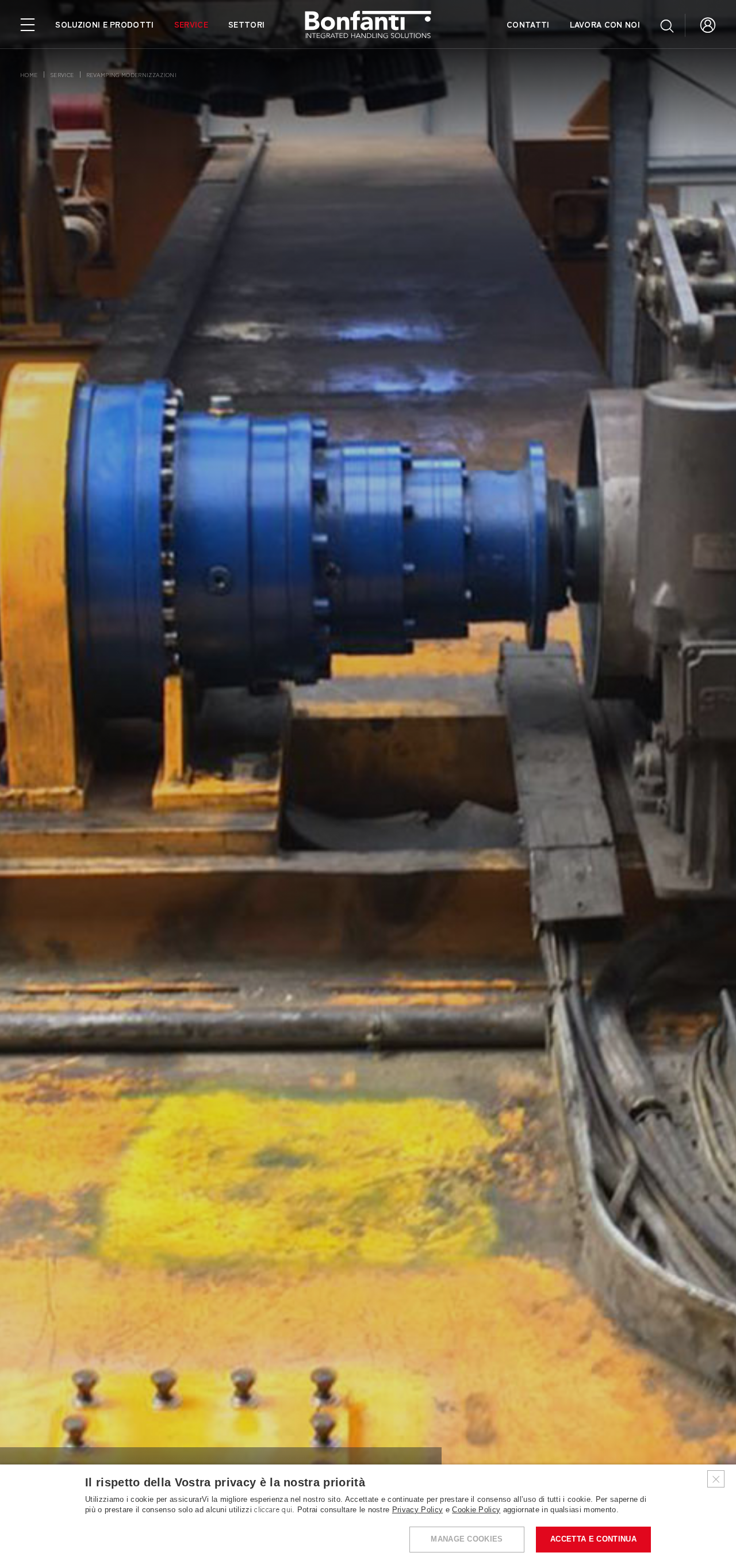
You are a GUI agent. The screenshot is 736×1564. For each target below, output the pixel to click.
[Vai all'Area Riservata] (707, 24)
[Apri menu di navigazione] (27, 23)
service (62, 74)
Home (28, 74)
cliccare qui (273, 1509)
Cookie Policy (476, 1509)
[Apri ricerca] (667, 25)
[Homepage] (368, 24)
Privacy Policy (417, 1509)
